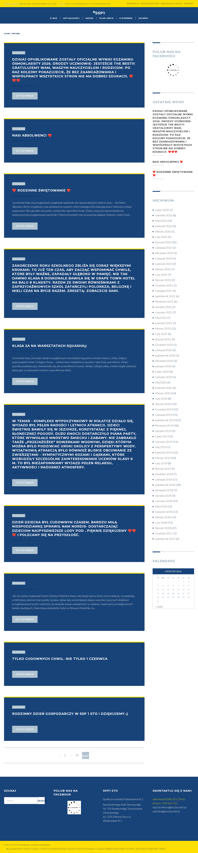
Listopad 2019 (163, 414)
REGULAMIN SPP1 (14, 849)
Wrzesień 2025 (164, 253)
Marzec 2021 (163, 328)
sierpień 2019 (163, 430)
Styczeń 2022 (163, 280)
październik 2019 (165, 420)
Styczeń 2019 (163, 468)
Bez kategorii (18, 52)
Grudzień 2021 (164, 285)
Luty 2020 (161, 398)
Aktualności (71, 18)
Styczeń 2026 (163, 242)
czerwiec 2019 (163, 441)
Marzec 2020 (163, 393)
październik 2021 (165, 296)
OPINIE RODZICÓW (150, 3)
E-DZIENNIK (125, 18)
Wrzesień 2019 (164, 425)
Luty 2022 (161, 274)
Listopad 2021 (163, 290)
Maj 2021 (161, 317)
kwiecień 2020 (163, 387)
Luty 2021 (161, 333)
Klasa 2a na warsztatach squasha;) (49, 346)
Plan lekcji (106, 18)
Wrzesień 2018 (164, 490)
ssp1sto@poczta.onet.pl (166, 811)
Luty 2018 (161, 522)
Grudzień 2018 (164, 474)
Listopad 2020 (163, 350)
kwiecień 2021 (163, 323)
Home (7, 33)
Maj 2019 (161, 447)
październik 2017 (165, 538)
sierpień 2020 (163, 366)
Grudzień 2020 (164, 344)
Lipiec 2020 (162, 371)
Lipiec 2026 (162, 209)
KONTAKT (188, 3)
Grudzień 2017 (164, 533)
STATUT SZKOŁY (31, 849)
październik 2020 (165, 355)
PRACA (162, 849)
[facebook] (186, 14)
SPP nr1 (32, 86)
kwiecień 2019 (163, 452)
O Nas (53, 18)
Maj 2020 (161, 382)
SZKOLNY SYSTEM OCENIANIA (81, 849)
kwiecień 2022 (163, 263)
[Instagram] (192, 14)
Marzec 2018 (163, 517)
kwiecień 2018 (163, 511)
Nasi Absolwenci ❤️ (32, 135)
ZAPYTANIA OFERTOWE (147, 849)
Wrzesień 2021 (164, 301)
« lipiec (159, 606)
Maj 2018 (161, 506)
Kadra (89, 18)
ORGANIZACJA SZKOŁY (172, 3)
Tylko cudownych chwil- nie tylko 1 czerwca (59, 659)
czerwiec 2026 (163, 215)
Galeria (143, 18)
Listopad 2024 (163, 258)
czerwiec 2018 (163, 501)
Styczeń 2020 (163, 404)
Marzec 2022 (163, 269)
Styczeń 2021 (163, 339)
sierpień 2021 (163, 307)
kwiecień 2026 (163, 226)
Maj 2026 (161, 220)
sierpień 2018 (163, 495)
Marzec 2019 (163, 457)
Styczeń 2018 (163, 528)
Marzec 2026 (163, 231)
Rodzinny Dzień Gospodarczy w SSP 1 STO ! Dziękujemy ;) (70, 714)
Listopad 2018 (163, 479)
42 (77, 755)
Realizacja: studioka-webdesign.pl (35, 845)
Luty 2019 (161, 463)
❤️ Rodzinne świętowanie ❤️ (41, 190)
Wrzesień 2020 (164, 360)
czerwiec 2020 (163, 377)
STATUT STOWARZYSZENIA (53, 849)
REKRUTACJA (133, 3)
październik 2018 (165, 484)
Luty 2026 (161, 236)
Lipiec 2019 (162, 436)
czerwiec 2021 (163, 312)
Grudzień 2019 (164, 409)
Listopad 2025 (163, 247)
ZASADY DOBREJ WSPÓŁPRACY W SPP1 (115, 849)
